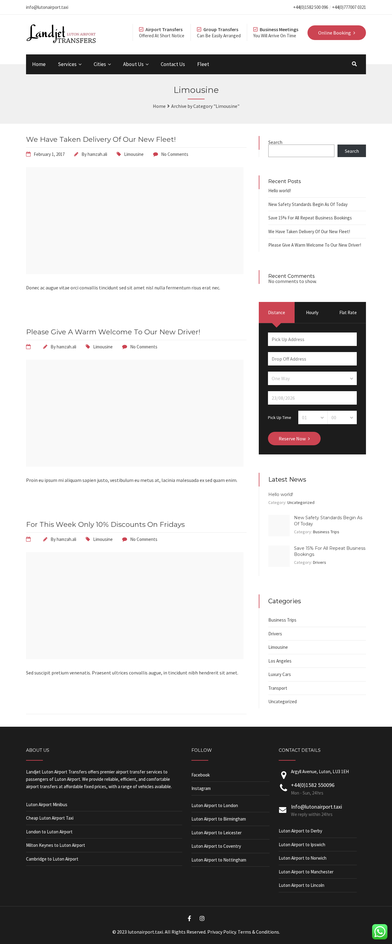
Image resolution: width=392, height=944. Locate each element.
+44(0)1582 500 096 (310, 7)
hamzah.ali (97, 154)
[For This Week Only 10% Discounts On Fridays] (134, 657)
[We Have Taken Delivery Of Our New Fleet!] (134, 272)
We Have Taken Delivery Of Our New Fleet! (101, 139)
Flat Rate (348, 312)
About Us (133, 64)
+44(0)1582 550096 (312, 784)
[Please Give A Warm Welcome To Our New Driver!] (134, 465)
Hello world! (279, 190)
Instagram (201, 788)
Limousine (134, 154)
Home (39, 64)
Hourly (312, 312)
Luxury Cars (279, 674)
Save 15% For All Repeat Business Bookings (310, 218)
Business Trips (326, 531)
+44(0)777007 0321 (349, 7)
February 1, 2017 (49, 154)
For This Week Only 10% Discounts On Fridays (105, 524)
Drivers (319, 562)
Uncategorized (301, 502)
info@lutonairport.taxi (47, 7)
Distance (276, 312)
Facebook (200, 775)
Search (275, 142)
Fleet (203, 64)
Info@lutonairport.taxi (316, 806)
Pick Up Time (279, 417)
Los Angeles (280, 661)
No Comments (174, 154)
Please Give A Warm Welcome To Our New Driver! (113, 332)
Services (67, 64)
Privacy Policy (221, 932)
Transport (277, 688)
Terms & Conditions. (259, 932)
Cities (100, 64)
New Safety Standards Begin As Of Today (308, 204)
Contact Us (173, 64)
